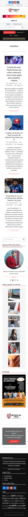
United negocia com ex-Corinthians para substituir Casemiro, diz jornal (14, 198)
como (8, 498)
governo (20, 500)
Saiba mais (14, 441)
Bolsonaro (21, 496)
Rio (3, 508)
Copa (16, 498)
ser (6, 508)
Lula (3, 503)
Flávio (16, 501)
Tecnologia (20, 144)
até (16, 496)
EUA (6, 501)
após (13, 495)
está (3, 500)
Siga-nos (14, 277)
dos (24, 498)
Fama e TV (20, 85)
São (13, 508)
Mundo (23, 503)
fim (14, 500)
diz (21, 498)
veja (24, 508)
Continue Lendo (14, 110)
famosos (10, 500)
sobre (10, 508)
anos (4, 496)
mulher (19, 503)
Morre (16, 503)
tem (16, 508)
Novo (7, 505)
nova (5, 505)
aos (10, 496)
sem (5, 508)
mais (7, 503)
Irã (23, 501)
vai (22, 508)
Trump (19, 508)
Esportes (19, 205)
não (10, 506)
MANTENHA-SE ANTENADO (14, 469)
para (14, 505)
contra (12, 498)
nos (3, 505)
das (19, 498)
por (24, 505)
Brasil (4, 498)
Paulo (18, 505)
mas (10, 503)
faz (12, 500)
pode (20, 505)
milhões (13, 503)
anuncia (7, 496)
